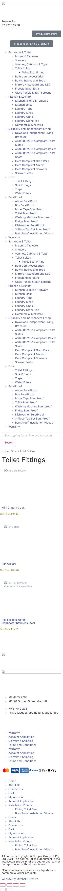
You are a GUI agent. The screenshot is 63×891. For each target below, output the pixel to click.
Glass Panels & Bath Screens (33, 92)
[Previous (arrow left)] (3, 889)
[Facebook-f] (6, 722)
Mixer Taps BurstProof (29, 209)
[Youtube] (24, 722)
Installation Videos (20, 805)
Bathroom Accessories (29, 76)
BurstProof (15, 197)
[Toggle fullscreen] (9, 884)
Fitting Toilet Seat (26, 809)
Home (5, 451)
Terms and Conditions (22, 744)
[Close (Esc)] (22, 884)
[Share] (16, 884)
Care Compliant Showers (31, 169)
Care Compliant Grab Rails (32, 161)
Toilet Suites (23, 68)
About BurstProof (26, 201)
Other (11, 177)
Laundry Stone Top (27, 120)
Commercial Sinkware (29, 124)
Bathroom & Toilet (19, 52)
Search (9, 442)
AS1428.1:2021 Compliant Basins (35, 149)
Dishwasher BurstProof (29, 225)
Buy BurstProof (24, 205)
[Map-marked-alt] (33, 722)
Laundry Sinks (24, 112)
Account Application (21, 736)
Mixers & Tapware (26, 56)
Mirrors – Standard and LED (32, 84)
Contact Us (15, 789)
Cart (11, 793)
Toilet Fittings (23, 181)
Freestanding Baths (27, 88)
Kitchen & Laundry (20, 96)
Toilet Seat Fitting (33, 72)
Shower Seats (24, 173)
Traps (18, 189)
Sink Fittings (23, 185)
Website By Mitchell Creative (20, 879)
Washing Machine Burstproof (33, 217)
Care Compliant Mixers (29, 165)
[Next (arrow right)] (9, 889)
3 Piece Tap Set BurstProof (32, 229)
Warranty (14, 237)
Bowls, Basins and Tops (30, 80)
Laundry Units (24, 116)
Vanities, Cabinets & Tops (31, 64)
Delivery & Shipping (20, 740)
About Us (14, 785)
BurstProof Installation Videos (34, 233)
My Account (16, 797)
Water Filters (23, 193)
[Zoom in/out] (3, 884)
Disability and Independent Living (29, 128)
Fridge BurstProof (26, 221)
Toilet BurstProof (26, 213)
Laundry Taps (23, 108)
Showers (20, 60)
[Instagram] (15, 722)
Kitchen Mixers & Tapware (31, 100)
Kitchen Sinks (23, 104)
